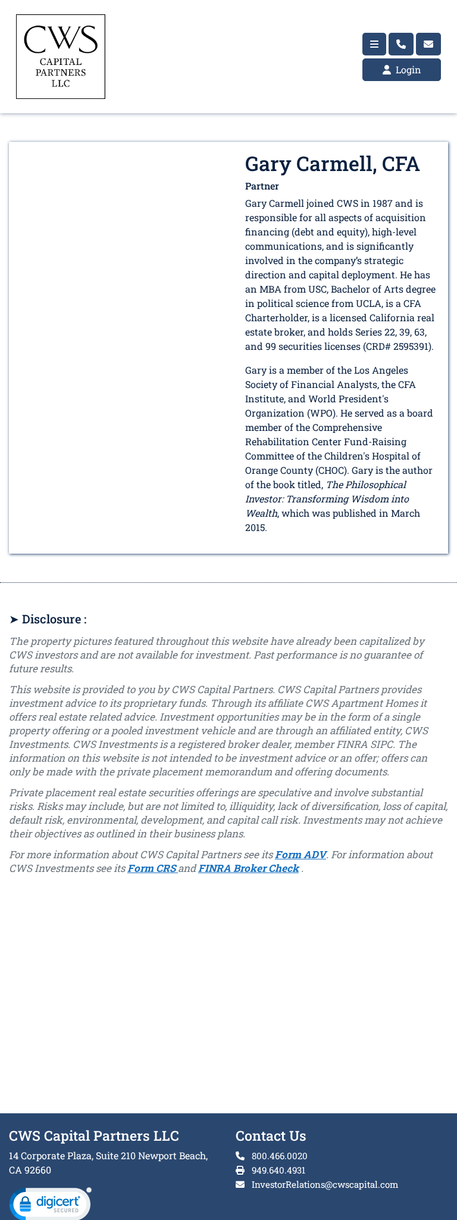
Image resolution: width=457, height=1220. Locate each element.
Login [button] (407, 69)
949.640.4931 (277, 1170)
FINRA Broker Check (248, 868)
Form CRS (152, 868)
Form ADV (300, 854)
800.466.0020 (278, 1156)
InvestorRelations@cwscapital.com (325, 1184)
